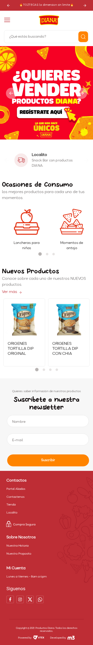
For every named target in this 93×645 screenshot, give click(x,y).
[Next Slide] (85, 5)
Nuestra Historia (17, 545)
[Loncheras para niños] (26, 222)
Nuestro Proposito (18, 553)
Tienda (11, 504)
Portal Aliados (15, 489)
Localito (11, 512)
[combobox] (46, 36)
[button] (42, 137)
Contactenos (15, 497)
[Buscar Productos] (83, 36)
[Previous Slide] (8, 5)
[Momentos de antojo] (71, 222)
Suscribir (48, 460)
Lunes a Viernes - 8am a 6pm (26, 576)
